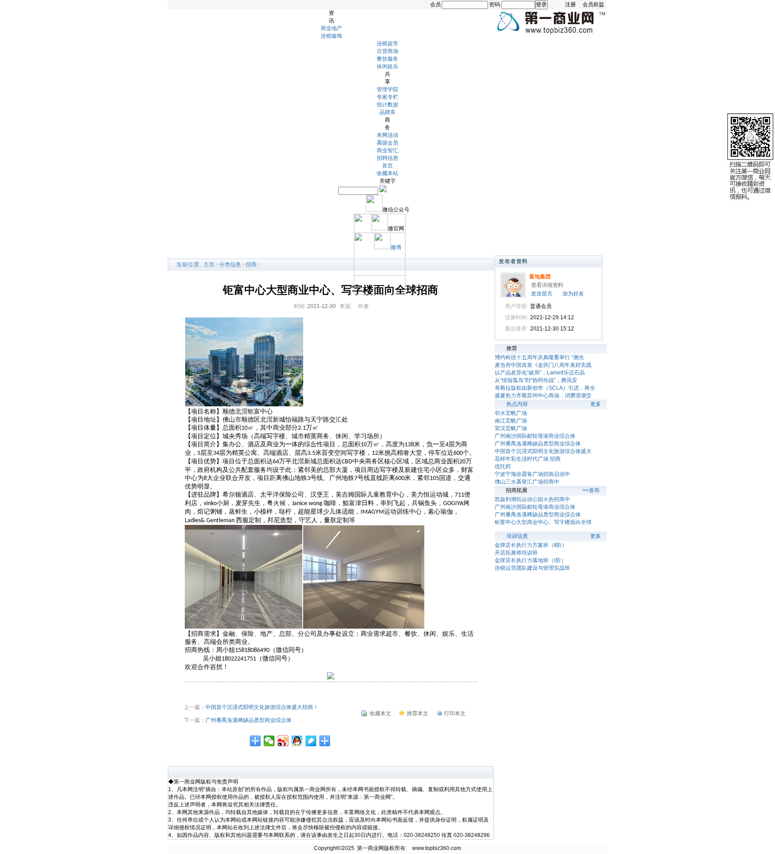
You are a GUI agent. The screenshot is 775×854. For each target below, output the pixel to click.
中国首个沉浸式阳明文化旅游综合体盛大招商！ (261, 707)
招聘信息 (387, 158)
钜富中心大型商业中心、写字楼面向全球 (543, 522)
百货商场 (387, 51)
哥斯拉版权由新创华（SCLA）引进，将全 (545, 388)
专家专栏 (387, 97)
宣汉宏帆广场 (511, 428)
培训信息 (517, 536)
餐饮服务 (387, 59)
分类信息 (230, 264)
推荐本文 (417, 713)
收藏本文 (380, 713)
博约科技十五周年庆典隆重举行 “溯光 (539, 357)
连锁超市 (387, 43)
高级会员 (387, 143)
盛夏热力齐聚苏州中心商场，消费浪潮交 (543, 395)
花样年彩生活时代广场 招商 (528, 459)
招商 (251, 264)
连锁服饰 (331, 36)
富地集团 (540, 276)
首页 (387, 166)
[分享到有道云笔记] (311, 740)
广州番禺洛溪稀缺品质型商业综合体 (248, 720)
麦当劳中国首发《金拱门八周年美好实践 (543, 365)
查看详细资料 (547, 285)
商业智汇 (387, 150)
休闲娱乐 (387, 66)
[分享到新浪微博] (283, 740)
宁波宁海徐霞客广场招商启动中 (532, 474)
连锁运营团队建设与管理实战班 (532, 568)
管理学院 (387, 89)
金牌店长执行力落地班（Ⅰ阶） (530, 560)
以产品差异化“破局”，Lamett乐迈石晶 (540, 373)
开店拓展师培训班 (516, 553)
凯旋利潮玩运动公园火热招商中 (532, 499)
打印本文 (455, 713)
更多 (595, 404)
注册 (570, 4)
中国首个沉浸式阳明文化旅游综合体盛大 (543, 451)
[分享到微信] (269, 740)
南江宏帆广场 (511, 421)
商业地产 (331, 28)
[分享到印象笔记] (325, 740)
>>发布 (591, 490)
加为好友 (573, 294)
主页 (209, 264)
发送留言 (542, 294)
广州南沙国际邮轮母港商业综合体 (535, 436)
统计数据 (387, 104)
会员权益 (593, 4)
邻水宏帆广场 (511, 413)
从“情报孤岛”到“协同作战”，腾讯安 (536, 380)
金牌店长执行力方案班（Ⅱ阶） (531, 545)
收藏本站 (387, 173)
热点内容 (517, 404)
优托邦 (503, 466)
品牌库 (387, 112)
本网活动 (387, 135)
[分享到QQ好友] (297, 740)
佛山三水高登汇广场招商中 (527, 482)
